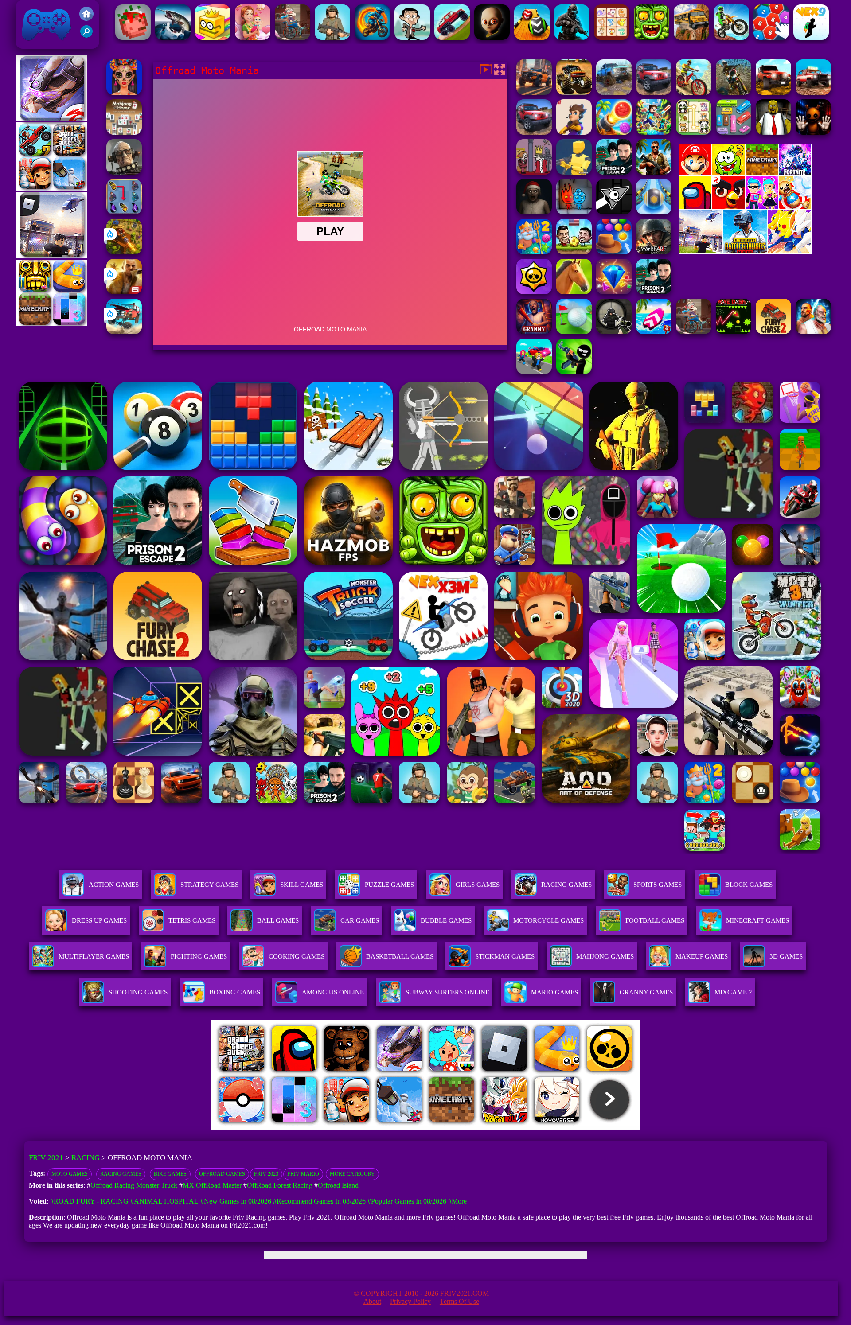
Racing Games (566, 884)
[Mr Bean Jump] (412, 37)
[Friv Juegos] (745, 252)
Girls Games (478, 884)
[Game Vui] (51, 188)
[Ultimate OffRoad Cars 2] (653, 92)
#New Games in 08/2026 (235, 1201)
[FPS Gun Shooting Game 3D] (614, 172)
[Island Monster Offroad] (574, 92)
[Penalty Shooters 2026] (653, 292)
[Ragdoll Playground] (133, 37)
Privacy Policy (410, 1301)
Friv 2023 (266, 1174)
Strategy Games (209, 884)
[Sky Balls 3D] (532, 37)
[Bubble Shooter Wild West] (614, 252)
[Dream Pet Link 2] (611, 37)
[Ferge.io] (574, 172)
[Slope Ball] (653, 212)
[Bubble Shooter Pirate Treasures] (614, 132)
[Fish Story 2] (534, 252)
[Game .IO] (51, 323)
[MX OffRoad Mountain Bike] (693, 92)
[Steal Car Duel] (534, 371)
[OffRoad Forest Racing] (614, 92)
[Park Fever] (733, 132)
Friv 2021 (46, 1158)
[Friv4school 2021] (86, 18)
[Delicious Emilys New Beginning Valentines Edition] (252, 37)
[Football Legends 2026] (332, 37)
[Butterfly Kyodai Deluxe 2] (124, 212)
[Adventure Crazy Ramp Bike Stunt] (372, 37)
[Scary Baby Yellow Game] (492, 37)
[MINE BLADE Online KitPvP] (653, 132)
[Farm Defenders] (124, 252)
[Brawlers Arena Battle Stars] (534, 292)
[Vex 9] (811, 37)
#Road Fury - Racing (89, 1201)
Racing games (120, 1174)
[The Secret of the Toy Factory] (813, 132)
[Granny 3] (534, 331)
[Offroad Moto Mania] (733, 92)
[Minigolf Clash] (574, 331)
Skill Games (301, 884)
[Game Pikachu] (51, 255)
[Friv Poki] (745, 173)
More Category (352, 1174)
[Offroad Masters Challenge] (813, 92)
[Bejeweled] (614, 292)
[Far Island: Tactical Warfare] (653, 172)
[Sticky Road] (292, 37)
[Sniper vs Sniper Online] (614, 331)
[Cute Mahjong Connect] (693, 132)
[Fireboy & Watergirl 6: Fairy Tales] (574, 212)
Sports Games (657, 884)
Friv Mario (303, 1174)
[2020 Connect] (771, 37)
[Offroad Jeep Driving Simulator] (534, 132)
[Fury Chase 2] (773, 331)
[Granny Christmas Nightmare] (534, 212)
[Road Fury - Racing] (124, 331)
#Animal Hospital (164, 1201)
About (372, 1301)
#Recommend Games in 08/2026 (319, 1201)
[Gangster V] (124, 292)
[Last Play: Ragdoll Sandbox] (124, 172)
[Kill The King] (534, 172)
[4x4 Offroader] (534, 92)
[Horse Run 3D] (574, 292)
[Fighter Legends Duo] (813, 331)
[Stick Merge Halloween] (574, 371)
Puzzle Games (389, 884)
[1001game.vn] (399, 1128)
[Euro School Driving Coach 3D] (691, 37)
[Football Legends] (574, 252)
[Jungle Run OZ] (651, 37)
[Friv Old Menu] (745, 207)
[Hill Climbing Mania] (452, 37)
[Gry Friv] (51, 118)
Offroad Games (222, 1174)
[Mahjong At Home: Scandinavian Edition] (124, 132)
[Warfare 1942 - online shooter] (653, 252)
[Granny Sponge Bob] (773, 132)
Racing (85, 1158)
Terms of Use (459, 1301)
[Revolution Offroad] (773, 92)
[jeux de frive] (559, 1128)
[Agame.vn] (265, 1128)
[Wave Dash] (733, 331)
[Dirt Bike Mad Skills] (731, 37)
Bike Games (170, 1174)
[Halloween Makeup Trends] (124, 92)
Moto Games (69, 1174)
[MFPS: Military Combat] (571, 37)
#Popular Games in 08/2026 (406, 1201)
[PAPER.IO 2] (212, 37)
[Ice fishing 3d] (173, 37)
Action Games (114, 884)
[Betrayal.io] (574, 132)
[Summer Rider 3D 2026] (653, 331)
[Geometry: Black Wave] (614, 212)
